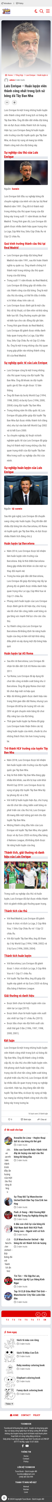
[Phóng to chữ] (14, 102)
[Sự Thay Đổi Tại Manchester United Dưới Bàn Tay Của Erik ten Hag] (8, 1201)
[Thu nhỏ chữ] (7, 102)
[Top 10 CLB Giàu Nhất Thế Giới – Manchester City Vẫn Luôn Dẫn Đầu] (8, 1296)
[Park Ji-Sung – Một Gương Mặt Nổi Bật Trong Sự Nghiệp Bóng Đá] (8, 1215)
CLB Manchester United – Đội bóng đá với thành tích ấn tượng (30, 1241)
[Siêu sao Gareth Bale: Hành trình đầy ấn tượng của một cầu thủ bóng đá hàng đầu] (8, 1170)
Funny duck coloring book (30, 1390)
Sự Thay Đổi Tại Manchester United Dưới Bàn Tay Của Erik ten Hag (30, 1200)
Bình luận (27, 1119)
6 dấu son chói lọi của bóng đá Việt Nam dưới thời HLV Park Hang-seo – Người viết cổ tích (29, 1227)
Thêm (8, 1404)
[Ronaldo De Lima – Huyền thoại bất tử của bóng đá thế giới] (8, 1141)
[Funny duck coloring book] (9, 1394)
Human (26, 1489)
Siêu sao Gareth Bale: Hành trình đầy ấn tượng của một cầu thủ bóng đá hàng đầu (30, 1153)
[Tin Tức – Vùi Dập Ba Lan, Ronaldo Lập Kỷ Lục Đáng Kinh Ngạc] (8, 1281)
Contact (26, 1459)
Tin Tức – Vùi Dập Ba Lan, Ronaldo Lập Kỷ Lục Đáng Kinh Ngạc (29, 1279)
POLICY (36, 1415)
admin (12, 80)
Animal (26, 1486)
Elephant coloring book (28, 1377)
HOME (15, 1415)
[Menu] (48, 11)
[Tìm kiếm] (41, 11)
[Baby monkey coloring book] (9, 1369)
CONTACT (26, 1415)
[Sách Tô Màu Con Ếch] (9, 1356)
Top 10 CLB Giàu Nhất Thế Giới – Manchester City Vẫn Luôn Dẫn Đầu (30, 1295)
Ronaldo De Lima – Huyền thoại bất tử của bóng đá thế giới (29, 1139)
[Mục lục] (4, 1498)
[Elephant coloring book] (9, 1381)
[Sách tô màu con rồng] (9, 1343)
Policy (20, 3)
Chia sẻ (43, 1119)
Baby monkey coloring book (31, 1365)
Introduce (7, 3)
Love (26, 1492)
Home (26, 1456)
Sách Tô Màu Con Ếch (27, 1352)
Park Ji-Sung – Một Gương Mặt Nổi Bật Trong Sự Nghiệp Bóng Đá (30, 1214)
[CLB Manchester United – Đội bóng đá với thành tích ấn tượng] (8, 1255)
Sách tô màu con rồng (28, 1340)
